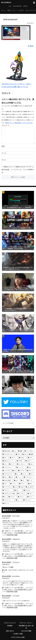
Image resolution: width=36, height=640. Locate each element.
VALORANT (17, 6)
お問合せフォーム (9, 123)
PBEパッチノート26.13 (15, 10)
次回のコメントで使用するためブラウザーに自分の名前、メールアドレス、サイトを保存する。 (18, 169)
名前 (3, 146)
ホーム (3, 10)
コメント (6, 125)
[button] (32, 423)
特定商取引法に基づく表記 (26, 627)
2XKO (25, 6)
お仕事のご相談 (18, 634)
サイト (4, 160)
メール (4, 153)
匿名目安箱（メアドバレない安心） (24, 123)
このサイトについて (10, 623)
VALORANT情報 (26, 631)
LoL (10, 6)
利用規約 (9, 625)
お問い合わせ (10, 631)
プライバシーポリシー (26, 623)
